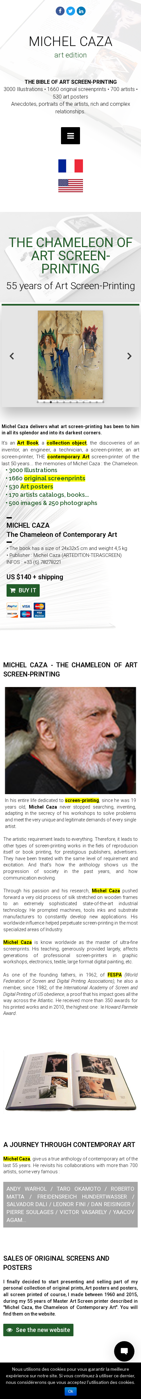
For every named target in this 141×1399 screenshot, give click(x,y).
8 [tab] (83, 402)
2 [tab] (44, 402)
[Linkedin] (81, 11)
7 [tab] (77, 402)
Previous (11, 355)
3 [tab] (51, 402)
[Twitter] (70, 11)
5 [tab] (64, 402)
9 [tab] (90, 402)
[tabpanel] (70, 355)
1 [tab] (37, 402)
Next (129, 355)
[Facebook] (60, 11)
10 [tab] (96, 402)
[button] (23, 590)
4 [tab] (57, 402)
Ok (70, 1391)
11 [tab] (103, 402)
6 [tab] (70, 402)
